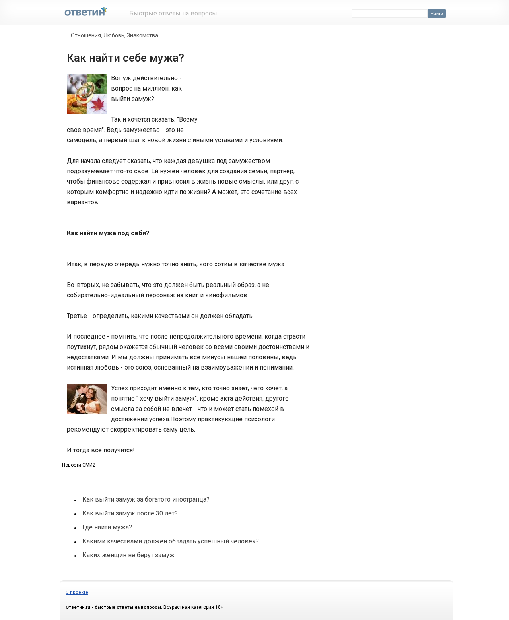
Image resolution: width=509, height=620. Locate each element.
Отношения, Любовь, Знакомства (114, 35)
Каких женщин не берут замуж (128, 555)
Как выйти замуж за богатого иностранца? (146, 499)
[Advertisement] (253, 102)
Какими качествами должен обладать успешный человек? (170, 541)
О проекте (77, 592)
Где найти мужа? (107, 527)
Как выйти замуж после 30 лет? (130, 513)
